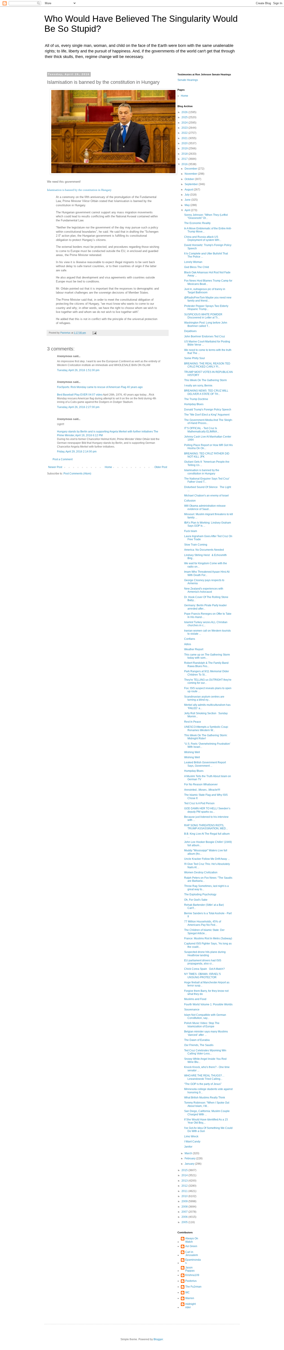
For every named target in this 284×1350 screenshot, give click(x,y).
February (190, 1158)
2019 (184, 148)
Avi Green (191, 1246)
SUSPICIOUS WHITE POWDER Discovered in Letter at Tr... (203, 316)
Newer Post (55, 467)
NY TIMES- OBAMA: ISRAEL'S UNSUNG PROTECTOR (202, 975)
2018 (184, 153)
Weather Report (193, 649)
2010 (184, 1196)
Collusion (190, 500)
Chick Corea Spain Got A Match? (204, 968)
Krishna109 (192, 1275)
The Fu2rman (193, 1286)
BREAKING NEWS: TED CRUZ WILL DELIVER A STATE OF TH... (206, 392)
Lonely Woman (193, 262)
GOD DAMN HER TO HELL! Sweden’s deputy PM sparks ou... (207, 810)
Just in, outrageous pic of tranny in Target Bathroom (204, 291)
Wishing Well (192, 752)
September (192, 184)
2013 (184, 1180)
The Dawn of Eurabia (197, 1040)
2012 (184, 1185)
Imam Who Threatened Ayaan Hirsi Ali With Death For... (207, 573)
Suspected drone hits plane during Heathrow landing (205, 953)
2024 (184, 122)
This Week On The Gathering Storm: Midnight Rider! (205, 737)
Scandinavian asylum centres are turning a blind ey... (204, 698)
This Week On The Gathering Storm (205, 380)
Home (108, 467)
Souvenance (191, 1009)
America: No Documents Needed (204, 549)
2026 (184, 112)
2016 (184, 164)
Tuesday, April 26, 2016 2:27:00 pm (78, 407)
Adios (187, 644)
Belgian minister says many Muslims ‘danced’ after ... (206, 1033)
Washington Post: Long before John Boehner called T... (205, 324)
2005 (184, 1222)
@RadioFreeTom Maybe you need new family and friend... (207, 299)
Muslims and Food (195, 999)
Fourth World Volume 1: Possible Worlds (208, 1004)
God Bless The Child (196, 267)
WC (187, 1292)
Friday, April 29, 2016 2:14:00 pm (77, 451)
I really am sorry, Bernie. (198, 385)
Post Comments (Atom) (77, 473)
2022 (184, 132)
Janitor (188, 1146)
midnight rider (190, 1305)
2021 (184, 138)
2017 (184, 158)
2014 (184, 1175)
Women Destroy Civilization (200, 872)
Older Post (160, 467)
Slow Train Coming (195, 544)
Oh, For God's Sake (195, 899)
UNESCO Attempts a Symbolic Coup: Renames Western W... (206, 728)
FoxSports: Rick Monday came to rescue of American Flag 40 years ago (100, 387)
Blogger (158, 1339)
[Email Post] (94, 332)
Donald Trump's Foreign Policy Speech (207, 409)
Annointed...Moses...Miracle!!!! (202, 789)
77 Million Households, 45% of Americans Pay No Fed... (202, 923)
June (188, 199)
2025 (184, 117)
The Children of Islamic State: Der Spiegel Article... (204, 931)
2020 (184, 143)
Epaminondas (193, 1261)
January (190, 1163)
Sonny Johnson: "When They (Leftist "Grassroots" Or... (206, 216)
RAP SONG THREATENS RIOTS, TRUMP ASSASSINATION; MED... (206, 827)
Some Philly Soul (194, 358)
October (190, 179)
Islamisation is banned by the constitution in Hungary (79, 190)
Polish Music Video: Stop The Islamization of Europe (201, 1025)
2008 (184, 1206)
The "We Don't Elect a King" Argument (206, 414)
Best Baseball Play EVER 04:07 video (80, 394)
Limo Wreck (191, 1136)
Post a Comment (63, 459)
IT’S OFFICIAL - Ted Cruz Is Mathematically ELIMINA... (201, 430)
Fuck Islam (190, 531)
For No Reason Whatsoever (201, 784)
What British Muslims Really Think (204, 1097)
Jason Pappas (190, 1269)
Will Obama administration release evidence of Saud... (205, 507)
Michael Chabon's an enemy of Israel (206, 495)
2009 (184, 1201)
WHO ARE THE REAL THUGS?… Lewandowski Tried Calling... (204, 1077)
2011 (184, 1191)
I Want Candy (192, 1141)
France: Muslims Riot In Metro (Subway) (208, 938)
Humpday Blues (193, 404)
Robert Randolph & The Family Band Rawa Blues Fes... (206, 664)
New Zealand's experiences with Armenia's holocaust (203, 590)
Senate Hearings (188, 80)
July (187, 194)
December (191, 168)
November (191, 173)
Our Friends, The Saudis (198, 1045)
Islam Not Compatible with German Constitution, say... (205, 1016)
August (189, 189)
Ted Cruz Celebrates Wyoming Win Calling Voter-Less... (205, 1052)
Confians (189, 638)
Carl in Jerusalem (191, 1253)
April (188, 210)
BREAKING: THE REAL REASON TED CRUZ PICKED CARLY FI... (207, 365)
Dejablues (190, 331)
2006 (184, 1216)
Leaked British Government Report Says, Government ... (205, 764)
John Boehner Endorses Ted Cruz (204, 336)
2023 (184, 127)
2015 (184, 1170)
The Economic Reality (197, 223)
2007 (184, 1211)
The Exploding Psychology (200, 894)
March (189, 1153)
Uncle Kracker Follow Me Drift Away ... (207, 858)
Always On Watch (191, 1240)
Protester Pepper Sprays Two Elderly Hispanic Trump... (206, 307)
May (187, 205)
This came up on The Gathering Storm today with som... (207, 656)
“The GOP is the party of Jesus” (202, 1084)
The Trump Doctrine (196, 399)
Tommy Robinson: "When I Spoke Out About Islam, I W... (206, 1104)
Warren (189, 1298)
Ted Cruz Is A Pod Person (199, 803)
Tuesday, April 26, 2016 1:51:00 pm (78, 370)
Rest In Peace (192, 721)
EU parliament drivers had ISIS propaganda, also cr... (202, 962)
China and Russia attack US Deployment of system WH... (202, 238)
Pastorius (191, 1280)
